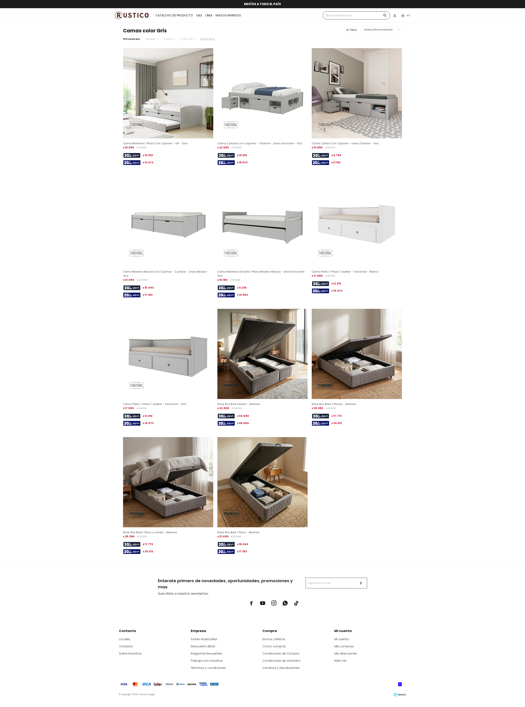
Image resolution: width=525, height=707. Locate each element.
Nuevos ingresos (228, 15)
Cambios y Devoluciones (280, 668)
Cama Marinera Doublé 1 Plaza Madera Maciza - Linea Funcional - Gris (261, 274)
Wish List (340, 661)
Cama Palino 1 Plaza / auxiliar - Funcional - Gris (154, 404)
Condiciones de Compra (280, 653)
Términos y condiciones (208, 668)
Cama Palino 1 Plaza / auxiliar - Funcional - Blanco (345, 272)
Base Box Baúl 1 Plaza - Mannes (238, 532)
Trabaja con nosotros (207, 661)
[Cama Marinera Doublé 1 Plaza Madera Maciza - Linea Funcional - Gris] (262, 221)
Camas (168, 39)
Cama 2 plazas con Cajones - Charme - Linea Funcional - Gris (259, 143)
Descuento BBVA (203, 646)
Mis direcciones (345, 653)
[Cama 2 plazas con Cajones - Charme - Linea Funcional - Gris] (262, 93)
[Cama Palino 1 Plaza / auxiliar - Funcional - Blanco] (357, 221)
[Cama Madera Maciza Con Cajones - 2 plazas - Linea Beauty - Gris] (168, 221)
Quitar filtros (207, 39)
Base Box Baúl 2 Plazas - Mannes (334, 404)
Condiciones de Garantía (281, 661)
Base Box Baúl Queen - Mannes (238, 404)
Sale (199, 15)
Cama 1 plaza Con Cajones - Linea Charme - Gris (345, 143)
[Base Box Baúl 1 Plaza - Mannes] (262, 482)
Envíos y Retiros (273, 639)
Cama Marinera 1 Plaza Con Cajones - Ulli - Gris (155, 143)
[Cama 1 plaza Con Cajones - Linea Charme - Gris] (357, 93)
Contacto (126, 646)
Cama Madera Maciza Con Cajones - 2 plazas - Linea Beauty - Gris (165, 274)
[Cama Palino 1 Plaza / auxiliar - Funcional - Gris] (168, 354)
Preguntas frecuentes (206, 653)
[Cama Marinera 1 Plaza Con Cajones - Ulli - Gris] (168, 93)
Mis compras (344, 646)
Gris (187, 39)
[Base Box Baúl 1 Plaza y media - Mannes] (168, 482)
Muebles (151, 39)
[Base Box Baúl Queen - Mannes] (262, 354)
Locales (124, 639)
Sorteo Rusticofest (204, 639)
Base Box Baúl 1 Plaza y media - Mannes (150, 532)
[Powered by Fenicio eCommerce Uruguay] (400, 694)
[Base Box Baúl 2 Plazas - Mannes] (357, 354)
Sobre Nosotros (130, 653)
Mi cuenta (341, 639)
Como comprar (274, 646)
